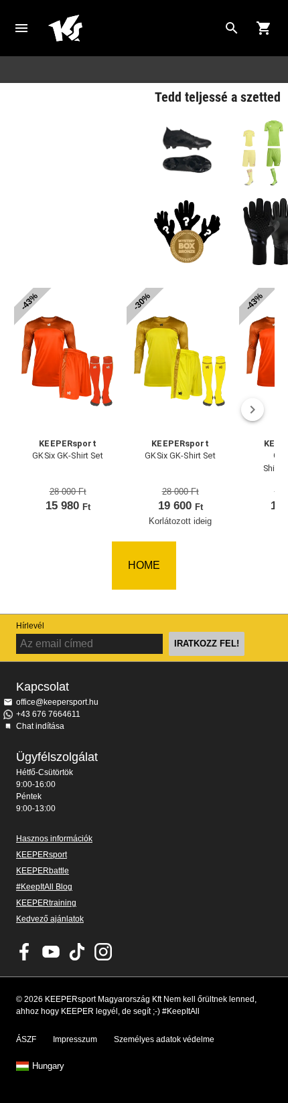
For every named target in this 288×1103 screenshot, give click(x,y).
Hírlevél (30, 625)
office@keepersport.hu (57, 702)
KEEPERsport (41, 854)
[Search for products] (231, 28)
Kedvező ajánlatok (50, 919)
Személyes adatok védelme (164, 1039)
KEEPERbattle (42, 870)
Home (133, 28)
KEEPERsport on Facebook (24, 951)
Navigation (21, 28)
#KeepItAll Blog (44, 887)
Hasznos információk (54, 838)
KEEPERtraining (46, 903)
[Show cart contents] (263, 28)
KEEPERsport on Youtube (51, 951)
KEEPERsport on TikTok (77, 951)
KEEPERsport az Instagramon (103, 951)
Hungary (48, 1066)
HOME (144, 565)
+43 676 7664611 (48, 714)
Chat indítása (40, 726)
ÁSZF (26, 1039)
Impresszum (75, 1039)
